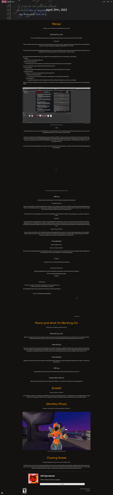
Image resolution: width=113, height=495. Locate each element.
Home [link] (104, 1)
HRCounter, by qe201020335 (45, 293)
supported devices (47, 132)
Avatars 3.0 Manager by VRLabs (57, 45)
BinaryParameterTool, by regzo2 (59, 273)
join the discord (79, 381)
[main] (56, 10)
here (39, 146)
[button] (111, 1)
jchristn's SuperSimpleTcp (45, 138)
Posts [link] (108, 1)
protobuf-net (75, 138)
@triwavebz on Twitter (62, 451)
